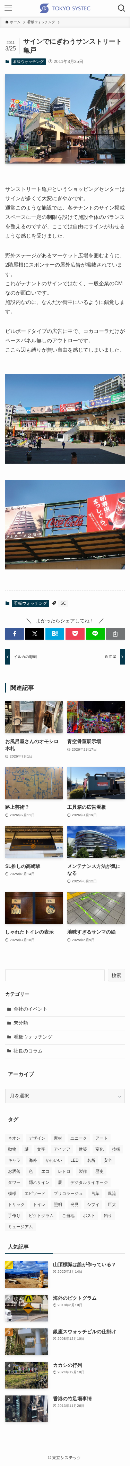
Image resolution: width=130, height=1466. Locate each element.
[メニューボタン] (8, 8)
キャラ (14, 1160)
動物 (12, 1149)
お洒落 (14, 1171)
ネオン (14, 1138)
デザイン (37, 1138)
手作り (14, 1215)
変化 (99, 1149)
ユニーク (78, 1138)
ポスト (89, 1215)
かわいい (53, 1160)
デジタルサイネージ (89, 1182)
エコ (45, 1171)
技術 (116, 1149)
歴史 (99, 1171)
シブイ (93, 1204)
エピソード (35, 1193)
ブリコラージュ (68, 1193)
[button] (14, 634)
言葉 (95, 1193)
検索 (116, 975)
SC (63, 603)
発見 (74, 1204)
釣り (108, 1215)
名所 (91, 1160)
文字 (41, 1149)
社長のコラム (28, 1051)
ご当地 (68, 1215)
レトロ (64, 1171)
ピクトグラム (41, 1215)
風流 (112, 1193)
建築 (83, 1149)
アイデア (62, 1149)
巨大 (112, 1204)
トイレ (39, 1204)
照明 (58, 1204)
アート (101, 1138)
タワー (14, 1182)
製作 (83, 1171)
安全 (108, 1160)
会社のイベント (30, 1009)
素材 (58, 1138)
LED (74, 1160)
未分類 (21, 1023)
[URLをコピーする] (115, 634)
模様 (12, 1193)
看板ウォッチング (28, 61)
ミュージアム (20, 1226)
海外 (33, 1160)
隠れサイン (39, 1182)
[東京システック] (65, 8)
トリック (16, 1204)
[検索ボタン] (121, 8)
